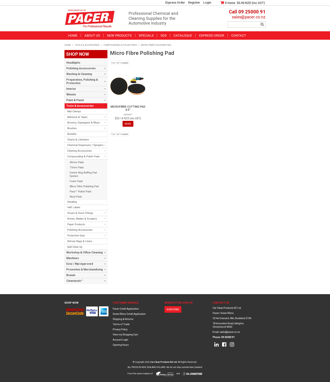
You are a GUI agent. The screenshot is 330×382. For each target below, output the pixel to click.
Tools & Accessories (87, 44)
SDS (164, 35)
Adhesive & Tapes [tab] (77, 117)
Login (207, 2)
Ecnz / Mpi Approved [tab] (79, 263)
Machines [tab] (72, 258)
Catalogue (183, 35)
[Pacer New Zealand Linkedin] (216, 344)
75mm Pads (77, 167)
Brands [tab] (70, 275)
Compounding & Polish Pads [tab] (83, 156)
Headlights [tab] (73, 62)
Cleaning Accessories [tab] (79, 150)
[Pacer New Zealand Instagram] (232, 344)
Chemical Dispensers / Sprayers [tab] (85, 145)
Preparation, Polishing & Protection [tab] (82, 81)
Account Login (120, 339)
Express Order (175, 2)
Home (72, 35)
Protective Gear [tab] (76, 235)
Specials (146, 35)
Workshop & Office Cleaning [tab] (84, 252)
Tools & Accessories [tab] (80, 105)
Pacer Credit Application (126, 308)
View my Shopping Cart (125, 334)
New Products (119, 35)
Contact (238, 35)
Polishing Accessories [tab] (81, 68)
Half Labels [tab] (73, 207)
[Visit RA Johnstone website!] (193, 373)
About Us (92, 35)
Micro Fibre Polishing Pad (84, 186)
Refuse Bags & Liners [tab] (79, 241)
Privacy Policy (120, 329)
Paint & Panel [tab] (75, 100)
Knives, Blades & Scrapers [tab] (82, 218)
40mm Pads (77, 162)
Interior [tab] (71, 88)
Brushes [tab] (72, 128)
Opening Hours (121, 344)
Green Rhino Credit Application (129, 314)
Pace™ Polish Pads (80, 191)
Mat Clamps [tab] (74, 111)
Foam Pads (76, 181)
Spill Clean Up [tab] (74, 246)
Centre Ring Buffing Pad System (83, 174)
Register (194, 2)
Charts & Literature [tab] (78, 139)
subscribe (173, 309)
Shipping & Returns (123, 319)
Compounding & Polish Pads (120, 44)
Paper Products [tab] (76, 224)
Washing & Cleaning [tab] (79, 74)
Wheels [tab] (71, 94)
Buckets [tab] (71, 133)
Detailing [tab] (72, 201)
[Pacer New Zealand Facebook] (224, 344)
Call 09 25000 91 (247, 12)
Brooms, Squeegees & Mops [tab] (83, 122)
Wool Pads (76, 196)
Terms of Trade (121, 324)
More (128, 123)
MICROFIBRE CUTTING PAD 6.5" (128, 108)
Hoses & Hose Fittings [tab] (80, 213)
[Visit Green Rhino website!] (165, 373)
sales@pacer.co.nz (249, 17)
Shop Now (71, 302)
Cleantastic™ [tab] (74, 280)
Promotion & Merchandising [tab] (84, 269)
